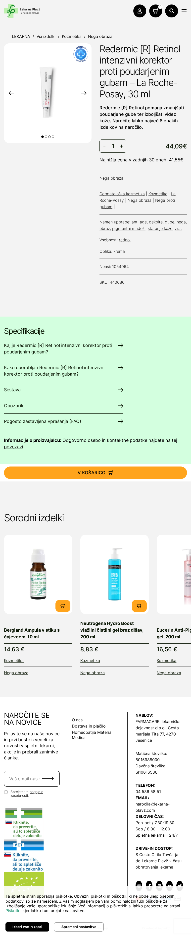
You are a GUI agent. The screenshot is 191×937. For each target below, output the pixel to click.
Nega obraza (100, 36)
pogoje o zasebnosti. (26, 794)
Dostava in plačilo (89, 726)
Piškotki (12, 910)
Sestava (12, 389)
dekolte (156, 221)
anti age (139, 221)
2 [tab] (46, 136)
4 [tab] (53, 136)
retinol (125, 239)
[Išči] (171, 10)
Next (84, 93)
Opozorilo (14, 405)
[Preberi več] (38, 574)
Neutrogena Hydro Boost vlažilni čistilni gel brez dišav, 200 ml (111, 630)
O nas (77, 719)
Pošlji (48, 778)
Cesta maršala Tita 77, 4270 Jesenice (157, 734)
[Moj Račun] (139, 10)
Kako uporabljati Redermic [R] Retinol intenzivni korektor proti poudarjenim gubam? (54, 371)
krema (119, 251)
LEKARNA (21, 36)
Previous (11, 93)
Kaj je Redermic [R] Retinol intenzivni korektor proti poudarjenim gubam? (58, 348)
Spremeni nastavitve (78, 927)
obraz (104, 228)
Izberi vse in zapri (27, 927)
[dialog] (95, 911)
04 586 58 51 (148, 791)
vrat (178, 228)
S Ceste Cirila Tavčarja (157, 854)
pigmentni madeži (128, 228)
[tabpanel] (48, 92)
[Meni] (184, 11)
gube (169, 221)
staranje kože (160, 228)
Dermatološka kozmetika (122, 193)
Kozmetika (72, 36)
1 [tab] (42, 136)
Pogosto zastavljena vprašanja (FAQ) (42, 421)
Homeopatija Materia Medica (91, 735)
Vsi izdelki (46, 36)
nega (181, 221)
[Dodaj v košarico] (62, 606)
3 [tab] (49, 136)
